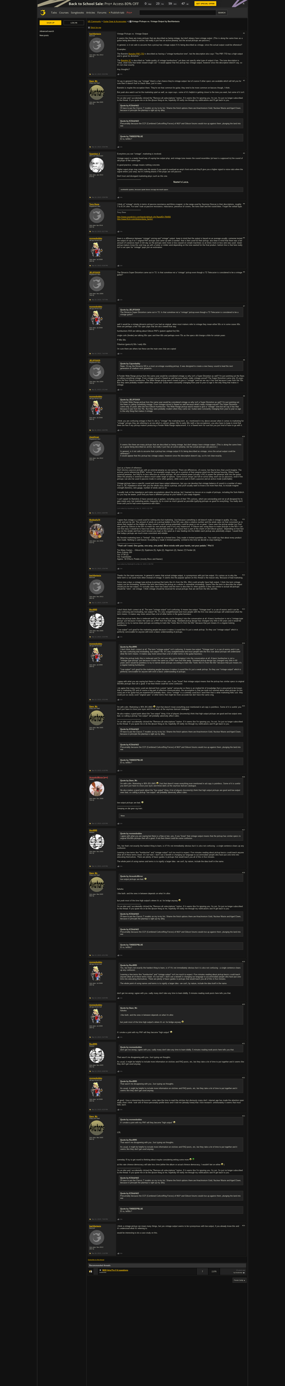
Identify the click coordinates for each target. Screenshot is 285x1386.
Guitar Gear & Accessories (114, 21)
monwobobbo (95, 238)
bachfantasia (95, 34)
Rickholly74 (94, 520)
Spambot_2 (94, 154)
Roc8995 (93, 609)
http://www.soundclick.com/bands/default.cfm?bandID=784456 (144, 217)
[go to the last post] (244, 1272)
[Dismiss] (243, 3)
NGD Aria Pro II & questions (115, 1270)
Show (123, 816)
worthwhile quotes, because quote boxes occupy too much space (144, 189)
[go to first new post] (100, 1270)
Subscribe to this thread (96, 1259)
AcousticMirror (96, 777)
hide (194, 1273)
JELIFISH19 (94, 272)
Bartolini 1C (126, 60)
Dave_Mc (93, 81)
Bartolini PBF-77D (136, 54)
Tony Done (94, 204)
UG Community (94, 21)
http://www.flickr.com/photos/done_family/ (135, 219)
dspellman (94, 437)
